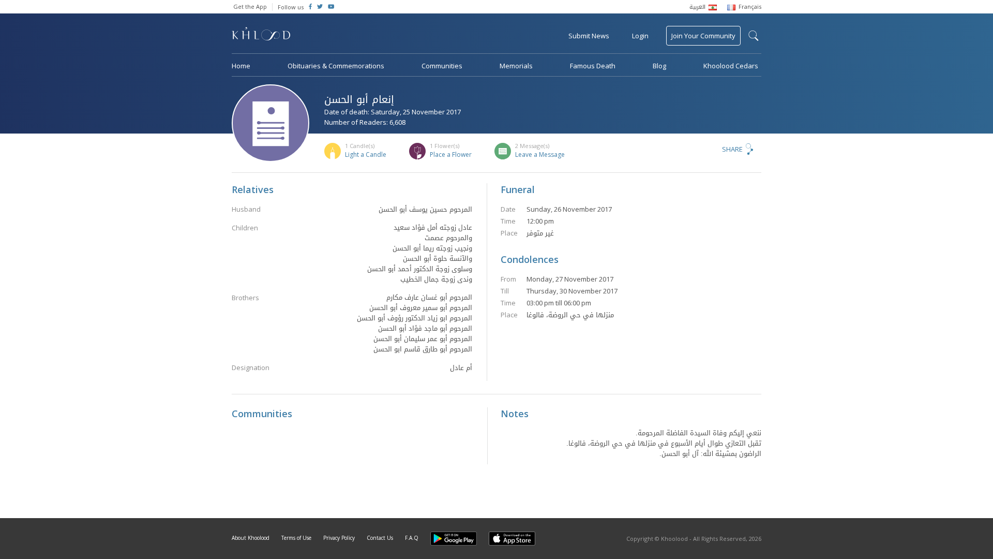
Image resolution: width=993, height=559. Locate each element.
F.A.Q (411, 537)
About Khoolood (250, 537)
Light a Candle (365, 154)
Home (241, 65)
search (753, 36)
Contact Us (380, 537)
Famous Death (592, 65)
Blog (659, 65)
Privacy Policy (339, 537)
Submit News (588, 35)
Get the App (250, 6)
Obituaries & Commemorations (336, 65)
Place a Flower (451, 154)
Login (640, 35)
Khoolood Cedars (730, 65)
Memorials (516, 65)
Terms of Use (296, 537)
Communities (442, 65)
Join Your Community (703, 35)
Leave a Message (540, 154)
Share (732, 149)
